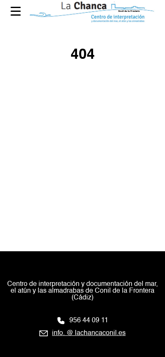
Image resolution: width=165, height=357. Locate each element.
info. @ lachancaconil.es (89, 333)
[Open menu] (15, 11)
